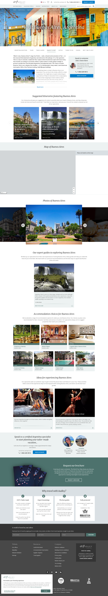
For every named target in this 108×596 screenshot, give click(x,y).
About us (54, 6)
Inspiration (45, 6)
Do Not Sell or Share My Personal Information (9, 591)
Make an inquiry (81, 75)
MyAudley (14, 550)
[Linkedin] (60, 572)
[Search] (93, 6)
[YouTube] (56, 572)
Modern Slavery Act (60, 560)
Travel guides (40, 50)
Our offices (15, 547)
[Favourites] (48, 2)
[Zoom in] (74, 188)
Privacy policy (58, 555)
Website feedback (16, 552)
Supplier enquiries (37, 552)
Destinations (17, 6)
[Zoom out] (74, 190)
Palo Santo (80, 368)
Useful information (38, 547)
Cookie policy (58, 558)
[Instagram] (51, 572)
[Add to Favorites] (104, 12)
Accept (45, 591)
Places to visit (51, 50)
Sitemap (14, 555)
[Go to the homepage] (19, 2)
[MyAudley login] (51, 2)
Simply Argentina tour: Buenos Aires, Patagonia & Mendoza (25, 126)
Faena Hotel (59, 368)
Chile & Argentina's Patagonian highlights (79, 128)
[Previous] (10, 123)
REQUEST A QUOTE (88, 2)
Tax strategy (58, 563)
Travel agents (36, 555)
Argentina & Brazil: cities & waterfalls (50, 128)
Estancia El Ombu (19, 368)
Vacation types (28, 6)
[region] (38, 172)
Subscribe (91, 534)
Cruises (38, 6)
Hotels (60, 50)
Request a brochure (73, 480)
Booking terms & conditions (62, 550)
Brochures (63, 6)
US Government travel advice (40, 550)
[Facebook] (47, 572)
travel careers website (86, 558)
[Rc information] (89, 354)
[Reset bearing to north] (74, 193)
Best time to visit (88, 50)
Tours (32, 50)
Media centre (58, 566)
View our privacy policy (36, 587)
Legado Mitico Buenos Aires (78, 346)
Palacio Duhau (39, 368)
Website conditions (59, 547)
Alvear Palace (46, 346)
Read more (40, 87)
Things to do (69, 50)
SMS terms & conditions (61, 552)
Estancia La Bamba (20, 346)
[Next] (98, 123)
